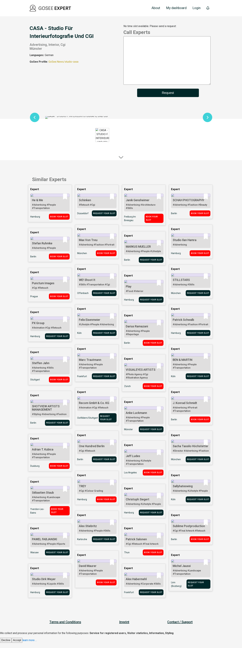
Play (128, 286)
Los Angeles (130, 472)
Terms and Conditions (65, 622)
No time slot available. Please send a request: (149, 26)
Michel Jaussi (182, 566)
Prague (34, 296)
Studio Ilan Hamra (184, 240)
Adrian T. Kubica (42, 449)
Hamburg (35, 216)
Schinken (85, 200)
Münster (128, 429)
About (155, 8)
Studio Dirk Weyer (44, 579)
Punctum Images (43, 283)
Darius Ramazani (137, 326)
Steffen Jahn (40, 363)
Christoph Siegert (137, 499)
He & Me (37, 200)
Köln (79, 333)
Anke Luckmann (136, 413)
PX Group (38, 323)
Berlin (174, 213)
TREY (82, 486)
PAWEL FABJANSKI (44, 539)
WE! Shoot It (87, 280)
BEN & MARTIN (182, 359)
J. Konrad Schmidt (185, 403)
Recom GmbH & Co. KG (94, 403)
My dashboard (176, 8)
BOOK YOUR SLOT (59, 217)
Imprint (124, 622)
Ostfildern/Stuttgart (87, 418)
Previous (34, 117)
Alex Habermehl (136, 579)
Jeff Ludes (133, 456)
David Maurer (87, 566)
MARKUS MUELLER (138, 246)
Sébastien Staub (43, 492)
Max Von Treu (88, 240)
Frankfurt (82, 376)
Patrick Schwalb (183, 319)
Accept (17, 640)
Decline (5, 640)
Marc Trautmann (90, 359)
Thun (127, 552)
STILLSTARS (181, 280)
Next (207, 117)
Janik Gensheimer (137, 200)
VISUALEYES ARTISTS (140, 369)
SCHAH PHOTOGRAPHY (188, 200)
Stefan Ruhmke (42, 243)
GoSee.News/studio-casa (63, 61)
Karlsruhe (82, 539)
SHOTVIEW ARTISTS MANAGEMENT (46, 407)
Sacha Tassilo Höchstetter (190, 446)
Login (196, 8)
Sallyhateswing (183, 486)
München (82, 253)
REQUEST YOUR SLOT (104, 213)
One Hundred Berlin (92, 446)
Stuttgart (35, 379)
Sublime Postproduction (189, 526)
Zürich (127, 386)
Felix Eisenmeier (89, 319)
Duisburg (35, 466)
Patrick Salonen (136, 539)
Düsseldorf (83, 213)
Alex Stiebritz (88, 526)
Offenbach (83, 293)
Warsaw (34, 552)
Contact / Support (180, 622)
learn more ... (29, 640)
